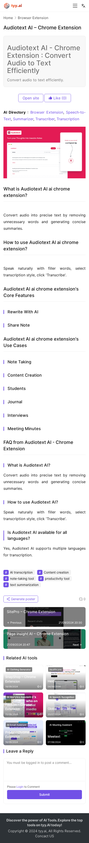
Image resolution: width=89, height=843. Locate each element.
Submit (44, 794)
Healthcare (56, 669)
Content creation (56, 572)
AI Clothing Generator (19, 669)
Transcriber (45, 119)
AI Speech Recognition (62, 697)
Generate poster (22, 599)
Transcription (68, 119)
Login (20, 786)
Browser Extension (46, 112)
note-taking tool (22, 578)
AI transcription (21, 572)
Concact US (44, 836)
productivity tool (57, 578)
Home (8, 18)
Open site (31, 98)
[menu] (75, 6)
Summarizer (23, 119)
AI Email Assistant (16, 724)
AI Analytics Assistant (19, 697)
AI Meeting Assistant (61, 724)
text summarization (24, 585)
